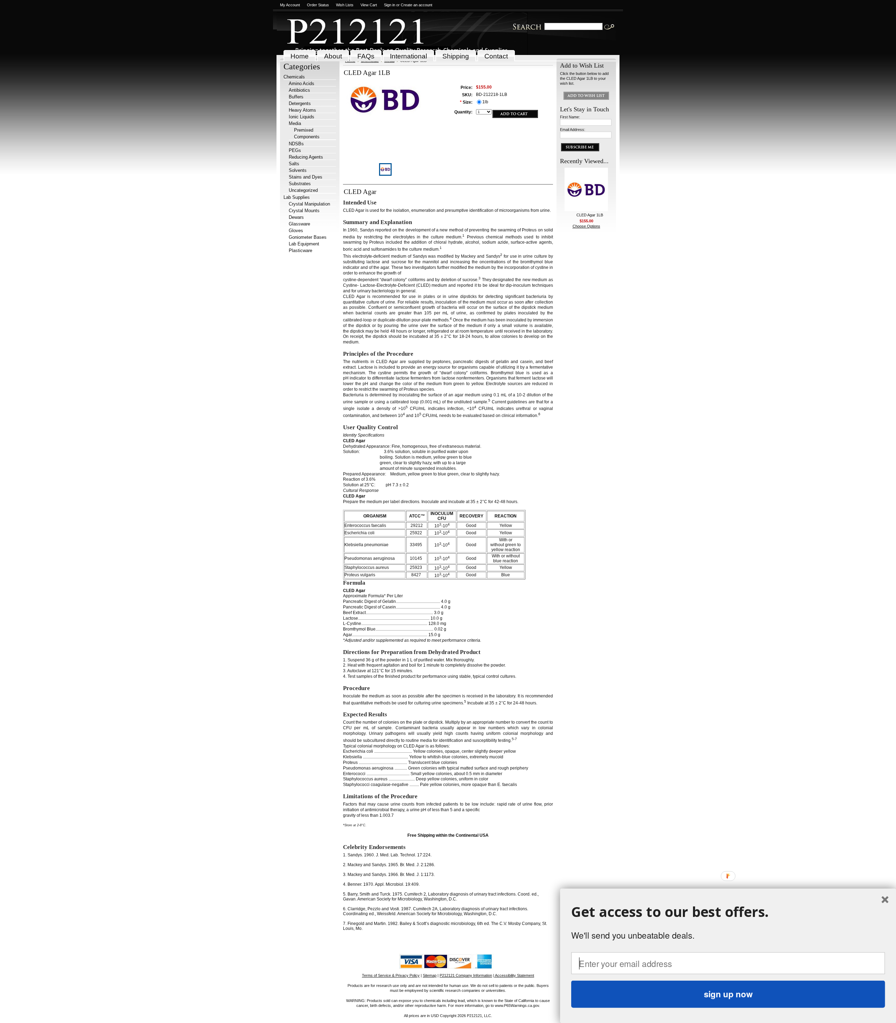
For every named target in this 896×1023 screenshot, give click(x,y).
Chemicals (294, 76)
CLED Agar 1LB (589, 215)
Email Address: (572, 129)
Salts (294, 163)
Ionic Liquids (301, 116)
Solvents (298, 170)
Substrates (300, 183)
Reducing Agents (306, 157)
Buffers (296, 96)
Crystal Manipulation (309, 204)
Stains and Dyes (305, 177)
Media (295, 123)
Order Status (318, 5)
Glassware (299, 224)
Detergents (300, 103)
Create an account (416, 5)
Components (307, 136)
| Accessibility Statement (513, 975)
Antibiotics (299, 90)
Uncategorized (303, 190)
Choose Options (586, 226)
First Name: (570, 117)
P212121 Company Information (466, 975)
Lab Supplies (297, 197)
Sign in (389, 5)
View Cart (368, 5)
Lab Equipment (304, 243)
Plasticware (300, 250)
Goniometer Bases (308, 237)
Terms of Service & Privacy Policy (391, 975)
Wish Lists (345, 5)
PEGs (295, 150)
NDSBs (296, 143)
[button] (728, 911)
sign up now (728, 994)
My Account (290, 5)
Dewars (296, 217)
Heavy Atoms (302, 110)
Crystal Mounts (304, 210)
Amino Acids (301, 83)
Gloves (296, 230)
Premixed (303, 130)
